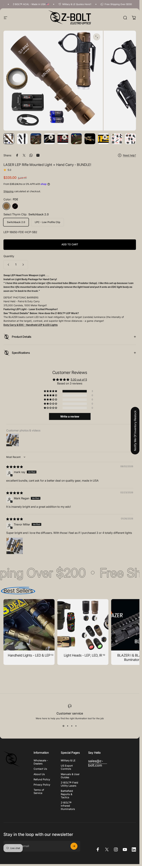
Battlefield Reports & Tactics (67, 794)
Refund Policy (42, 779)
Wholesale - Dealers (41, 762)
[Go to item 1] (22, 138)
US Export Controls (67, 767)
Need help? (129, 155)
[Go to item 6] (90, 138)
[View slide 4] (76, 726)
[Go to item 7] (103, 138)
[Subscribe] (73, 846)
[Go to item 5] (76, 138)
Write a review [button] (69, 416)
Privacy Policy (42, 784)
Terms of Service (39, 791)
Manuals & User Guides (70, 776)
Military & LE (68, 760)
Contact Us (40, 768)
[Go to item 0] (8, 138)
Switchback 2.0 (16, 222)
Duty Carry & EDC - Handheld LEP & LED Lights (30, 324)
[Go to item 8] (117, 138)
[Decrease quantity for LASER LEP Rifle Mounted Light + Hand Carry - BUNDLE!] (8, 264)
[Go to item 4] (62, 138)
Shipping (8, 191)
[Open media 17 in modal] (96, 36)
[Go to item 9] (130, 138)
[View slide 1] (63, 726)
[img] (14, 467)
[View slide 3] (72, 726)
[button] (51, 391)
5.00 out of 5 (79, 379)
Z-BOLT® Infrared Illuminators (68, 805)
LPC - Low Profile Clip (47, 222)
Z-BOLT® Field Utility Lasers (69, 784)
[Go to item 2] (35, 138)
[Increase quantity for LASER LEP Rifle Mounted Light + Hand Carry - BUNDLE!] (24, 264)
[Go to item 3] (49, 138)
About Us (39, 774)
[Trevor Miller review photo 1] (14, 545)
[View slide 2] (68, 726)
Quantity (8, 256)
